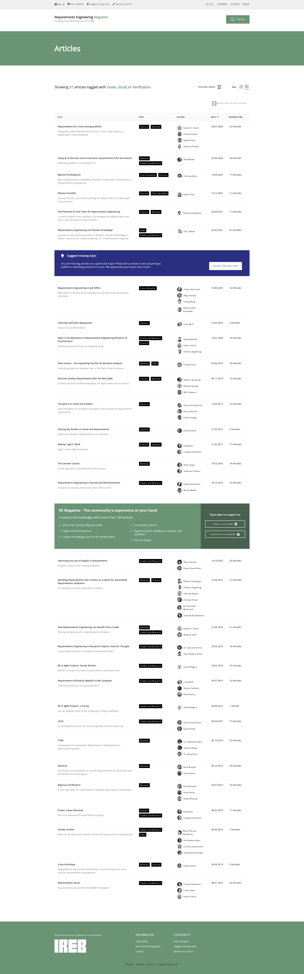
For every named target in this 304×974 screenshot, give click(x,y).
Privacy (151, 964)
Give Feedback (181, 941)
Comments (222, 4)
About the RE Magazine (148, 946)
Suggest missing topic (225, 266)
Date (213, 117)
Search (246, 4)
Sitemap (129, 964)
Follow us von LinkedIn (223, 524)
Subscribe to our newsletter (223, 534)
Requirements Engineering (81, 18)
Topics (240, 19)
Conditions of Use (168, 964)
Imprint (140, 964)
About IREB (141, 941)
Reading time (236, 117)
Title (59, 117)
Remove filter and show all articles (231, 103)
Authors (235, 4)
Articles (210, 4)
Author (181, 117)
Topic (141, 117)
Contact (140, 951)
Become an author (183, 951)
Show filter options (207, 86)
